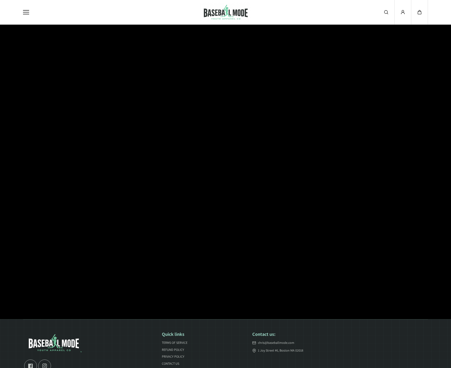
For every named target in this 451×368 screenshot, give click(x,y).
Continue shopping (225, 193)
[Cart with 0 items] (419, 12)
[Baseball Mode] (225, 12)
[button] (419, 12)
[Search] (386, 12)
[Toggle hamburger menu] (108, 12)
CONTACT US (170, 363)
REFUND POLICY (173, 350)
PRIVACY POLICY (173, 356)
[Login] (403, 12)
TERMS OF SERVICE (174, 343)
